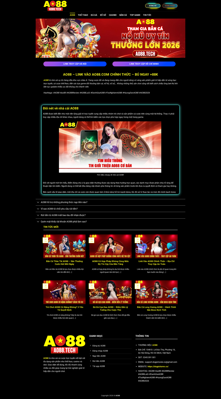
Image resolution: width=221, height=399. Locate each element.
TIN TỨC (147, 15)
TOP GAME (135, 15)
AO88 (72, 15)
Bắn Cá (123, 15)
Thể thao (83, 15)
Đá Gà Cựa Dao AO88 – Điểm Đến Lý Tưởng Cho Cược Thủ (110, 308)
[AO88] (56, 6)
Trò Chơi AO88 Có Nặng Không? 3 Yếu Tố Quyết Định (64, 308)
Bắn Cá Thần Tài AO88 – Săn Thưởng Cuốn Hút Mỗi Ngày (64, 262)
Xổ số (103, 15)
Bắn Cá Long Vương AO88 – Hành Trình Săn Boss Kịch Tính (156, 308)
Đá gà (94, 15)
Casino (113, 15)
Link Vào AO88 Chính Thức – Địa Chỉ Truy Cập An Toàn (157, 262)
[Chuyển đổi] (38, 202)
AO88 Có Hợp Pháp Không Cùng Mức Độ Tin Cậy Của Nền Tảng (110, 262)
